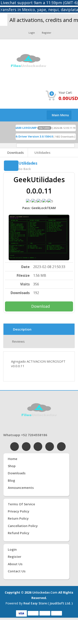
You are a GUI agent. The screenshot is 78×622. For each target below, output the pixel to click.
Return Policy (18, 518)
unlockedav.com (44, 592)
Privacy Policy (18, 511)
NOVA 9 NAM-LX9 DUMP (17, 128)
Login (32, 32)
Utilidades (42, 152)
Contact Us (17, 571)
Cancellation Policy (23, 526)
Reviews (18, 341)
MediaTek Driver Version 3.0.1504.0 (26, 136)
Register (46, 32)
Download (40, 306)
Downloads (15, 152)
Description (22, 329)
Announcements (21, 487)
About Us (15, 564)
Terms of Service (21, 504)
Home (12, 459)
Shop (12, 466)
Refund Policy (18, 533)
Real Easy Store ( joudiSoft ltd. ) (48, 603)
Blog (11, 480)
